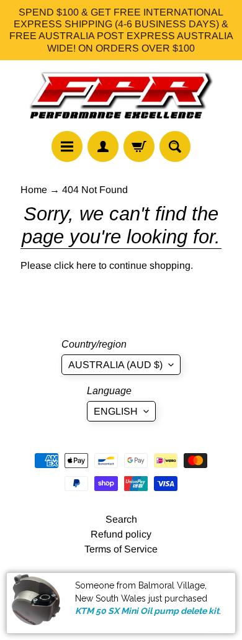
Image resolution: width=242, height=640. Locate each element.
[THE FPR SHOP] (121, 95)
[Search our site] (174, 146)
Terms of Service (121, 549)
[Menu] (67, 146)
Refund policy (121, 534)
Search (121, 519)
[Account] (103, 146)
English (116, 411)
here (86, 265)
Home (33, 189)
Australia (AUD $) (115, 364)
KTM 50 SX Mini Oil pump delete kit (147, 611)
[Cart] (139, 146)
